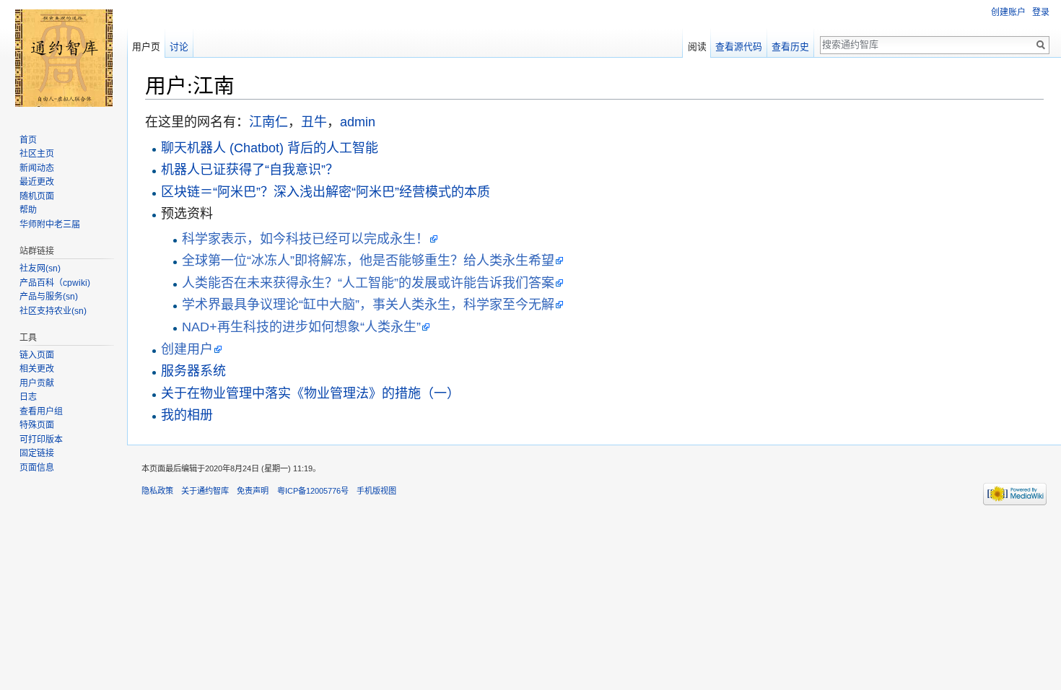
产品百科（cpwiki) (54, 283)
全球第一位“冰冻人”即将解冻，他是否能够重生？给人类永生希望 (368, 260)
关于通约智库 (205, 490)
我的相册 (187, 415)
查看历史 (790, 46)
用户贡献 (36, 383)
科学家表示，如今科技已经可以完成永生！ (305, 239)
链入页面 (36, 355)
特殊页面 (36, 425)
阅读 (697, 46)
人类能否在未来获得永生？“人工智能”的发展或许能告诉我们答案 (368, 283)
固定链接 (36, 453)
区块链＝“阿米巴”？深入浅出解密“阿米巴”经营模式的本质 (325, 192)
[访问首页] (63, 57)
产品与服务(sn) (48, 297)
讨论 (179, 46)
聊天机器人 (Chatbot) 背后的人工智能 (269, 148)
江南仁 (268, 122)
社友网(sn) (40, 268)
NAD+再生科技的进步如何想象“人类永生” (301, 327)
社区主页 (36, 154)
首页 (28, 140)
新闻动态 (36, 168)
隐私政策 (157, 490)
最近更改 (36, 182)
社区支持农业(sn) (53, 311)
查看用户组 (41, 411)
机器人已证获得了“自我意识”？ (250, 169)
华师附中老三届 (49, 224)
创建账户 (1008, 12)
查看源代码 (738, 46)
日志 (28, 397)
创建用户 (187, 349)
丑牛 (314, 122)
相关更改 (36, 369)
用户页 (146, 46)
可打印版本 (41, 439)
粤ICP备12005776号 (313, 490)
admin (357, 122)
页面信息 (36, 468)
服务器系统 (193, 371)
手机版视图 (376, 490)
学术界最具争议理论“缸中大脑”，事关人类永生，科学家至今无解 (368, 304)
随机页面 (36, 196)
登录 (1040, 12)
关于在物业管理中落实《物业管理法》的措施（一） (310, 393)
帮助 (28, 210)
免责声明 (252, 490)
